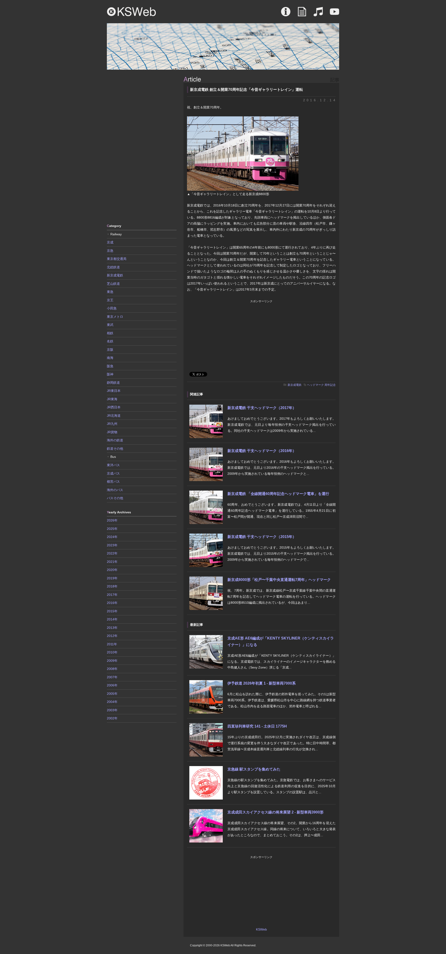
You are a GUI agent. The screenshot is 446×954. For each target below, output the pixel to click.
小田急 (112, 308)
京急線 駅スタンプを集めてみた (253, 769)
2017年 (112, 595)
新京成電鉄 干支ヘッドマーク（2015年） (261, 537)
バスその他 (115, 498)
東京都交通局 (116, 259)
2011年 (112, 644)
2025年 (112, 529)
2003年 (112, 710)
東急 (110, 292)
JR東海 (112, 399)
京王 (110, 300)
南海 (110, 358)
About (285, 14)
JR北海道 (114, 415)
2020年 (112, 570)
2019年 (112, 578)
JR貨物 (112, 432)
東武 (110, 325)
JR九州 (112, 424)
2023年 (112, 545)
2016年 (112, 603)
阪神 (110, 374)
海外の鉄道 (115, 440)
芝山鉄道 (113, 283)
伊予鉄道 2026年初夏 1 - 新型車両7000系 (261, 683)
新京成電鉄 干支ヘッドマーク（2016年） (261, 451)
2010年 (112, 652)
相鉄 (110, 333)
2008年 (112, 669)
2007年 (112, 677)
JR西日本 (114, 407)
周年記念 (330, 385)
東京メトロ (115, 316)
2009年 (112, 660)
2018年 (112, 586)
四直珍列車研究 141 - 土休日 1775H (257, 726)
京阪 (110, 349)
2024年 (112, 537)
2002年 (112, 718)
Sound (318, 14)
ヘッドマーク (315, 385)
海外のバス (115, 490)
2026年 (112, 520)
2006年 (112, 685)
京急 (110, 250)
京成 (110, 242)
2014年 (112, 619)
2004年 (112, 702)
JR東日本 (114, 391)
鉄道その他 (115, 448)
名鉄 (110, 341)
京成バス (113, 473)
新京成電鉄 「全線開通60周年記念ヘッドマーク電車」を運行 (278, 494)
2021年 (112, 562)
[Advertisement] (142, 146)
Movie (334, 14)
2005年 (112, 693)
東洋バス (113, 465)
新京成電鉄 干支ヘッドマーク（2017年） (261, 408)
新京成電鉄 (295, 385)
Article (302, 14)
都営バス (113, 481)
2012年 (112, 636)
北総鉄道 (113, 267)
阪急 (110, 366)
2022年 (112, 553)
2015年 (112, 611)
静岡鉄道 (113, 382)
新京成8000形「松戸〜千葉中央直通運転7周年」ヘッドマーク (279, 580)
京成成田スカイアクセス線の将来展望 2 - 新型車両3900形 (275, 812)
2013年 (112, 627)
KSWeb (131, 11)
